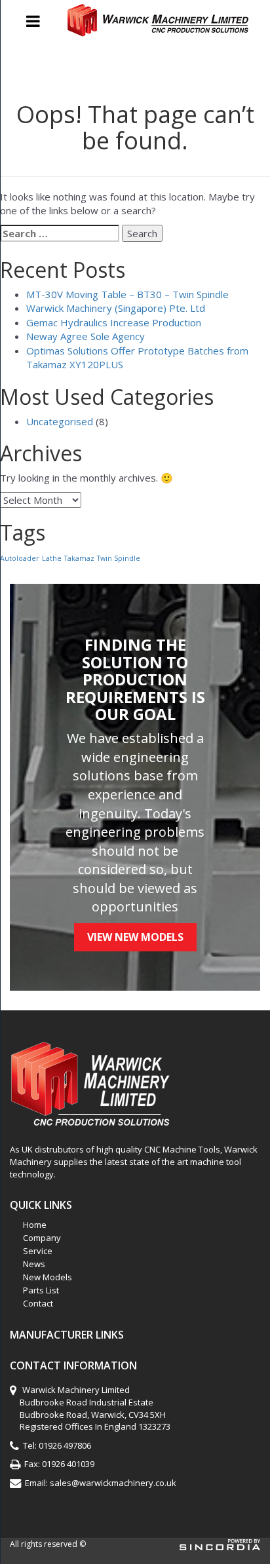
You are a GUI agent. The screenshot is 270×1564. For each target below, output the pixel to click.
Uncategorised (59, 421)
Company (42, 1238)
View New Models (135, 937)
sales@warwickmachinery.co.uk (113, 1483)
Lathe (52, 558)
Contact (38, 1303)
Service (37, 1251)
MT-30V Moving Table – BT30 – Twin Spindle (127, 294)
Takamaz (79, 558)
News (34, 1264)
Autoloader (19, 558)
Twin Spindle (118, 558)
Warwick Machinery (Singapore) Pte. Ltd (115, 308)
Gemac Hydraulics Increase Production (113, 322)
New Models (47, 1277)
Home (35, 1224)
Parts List (41, 1290)
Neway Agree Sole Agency (85, 336)
